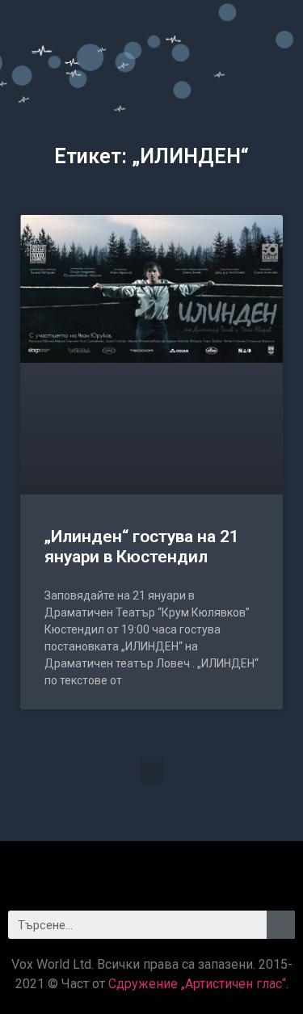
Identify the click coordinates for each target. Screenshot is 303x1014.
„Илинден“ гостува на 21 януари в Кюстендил (141, 546)
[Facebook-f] (107, 869)
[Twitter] (152, 869)
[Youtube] (196, 869)
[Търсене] (281, 925)
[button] (152, 771)
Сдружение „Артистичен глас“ (197, 983)
